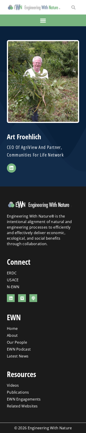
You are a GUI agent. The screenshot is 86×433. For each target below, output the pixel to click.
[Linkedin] (11, 168)
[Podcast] (33, 298)
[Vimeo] (22, 298)
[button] (73, 7)
